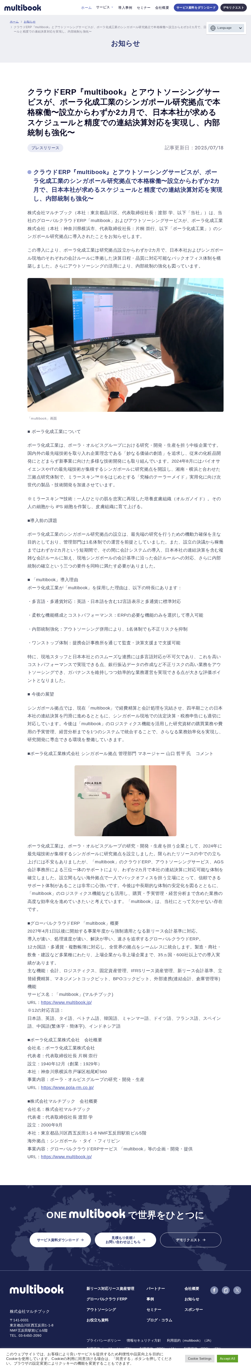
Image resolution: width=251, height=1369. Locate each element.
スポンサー (194, 1309)
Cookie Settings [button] (200, 1358)
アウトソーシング (101, 1309)
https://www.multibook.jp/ (66, 1002)
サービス (103, 7)
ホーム (86, 8)
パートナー (156, 1288)
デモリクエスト (233, 7)
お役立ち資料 (98, 1320)
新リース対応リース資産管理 (110, 1288)
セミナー (144, 8)
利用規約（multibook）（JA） (190, 1340)
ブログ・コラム (159, 1320)
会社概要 (162, 8)
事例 (150, 1299)
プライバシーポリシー (104, 1340)
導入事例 (125, 8)
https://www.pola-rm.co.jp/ (67, 1087)
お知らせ (30, 21)
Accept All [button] (227, 1358)
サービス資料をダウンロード (196, 7)
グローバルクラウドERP (107, 1299)
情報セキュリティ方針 (144, 1340)
